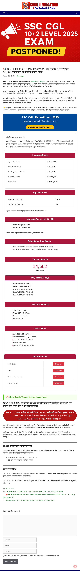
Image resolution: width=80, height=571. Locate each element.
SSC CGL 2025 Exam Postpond (27, 492)
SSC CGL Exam (45, 492)
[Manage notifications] (75, 566)
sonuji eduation (11, 492)
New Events (10, 489)
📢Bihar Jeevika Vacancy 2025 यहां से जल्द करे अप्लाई (27, 397)
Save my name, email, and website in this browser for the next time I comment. (32, 556)
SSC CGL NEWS (57, 492)
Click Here (58, 364)
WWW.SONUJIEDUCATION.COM (40, 127)
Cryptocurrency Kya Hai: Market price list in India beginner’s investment (30, 500)
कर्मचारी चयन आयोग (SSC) (38, 81)
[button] (76, 13)
